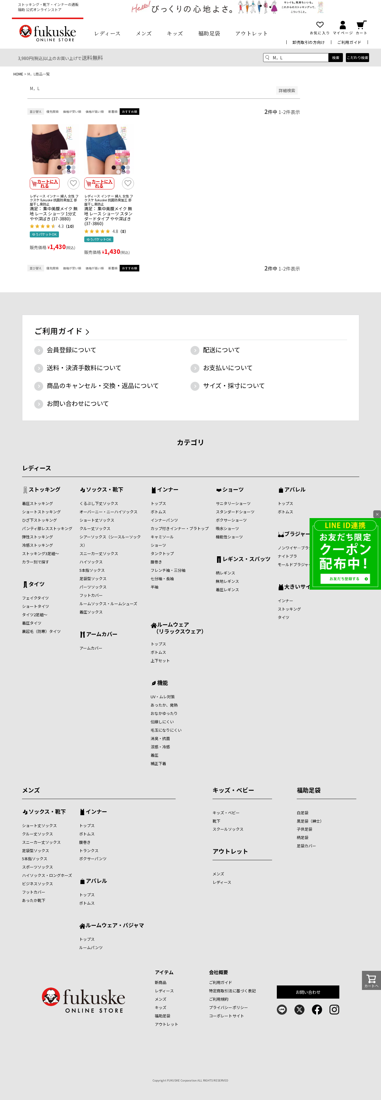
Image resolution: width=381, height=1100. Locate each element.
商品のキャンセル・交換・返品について (103, 385)
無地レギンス (227, 581)
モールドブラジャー (295, 564)
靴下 (216, 821)
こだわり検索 (357, 57)
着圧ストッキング (37, 503)
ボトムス (158, 512)
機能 (162, 683)
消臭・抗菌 (160, 738)
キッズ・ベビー (233, 790)
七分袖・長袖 (162, 578)
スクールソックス (228, 829)
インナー (168, 489)
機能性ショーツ (229, 537)
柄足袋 (302, 837)
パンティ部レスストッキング (47, 528)
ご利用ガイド (349, 42)
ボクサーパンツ (93, 858)
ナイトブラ (287, 556)
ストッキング (44, 489)
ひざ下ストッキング (39, 520)
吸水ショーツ (227, 528)
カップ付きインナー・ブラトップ (180, 528)
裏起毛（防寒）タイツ (41, 631)
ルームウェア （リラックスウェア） (179, 628)
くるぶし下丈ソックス (98, 503)
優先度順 (52, 111)
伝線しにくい (162, 721)
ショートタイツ (35, 606)
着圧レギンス (227, 589)
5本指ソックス (92, 570)
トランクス (89, 850)
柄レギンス (225, 573)
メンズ (144, 33)
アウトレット (251, 33)
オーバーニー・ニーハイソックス (108, 512)
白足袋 (302, 812)
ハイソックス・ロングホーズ (47, 875)
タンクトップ (162, 553)
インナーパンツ (164, 520)
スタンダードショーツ (235, 512)
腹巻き (156, 562)
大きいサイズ (300, 587)
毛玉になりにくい (166, 730)
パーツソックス (93, 587)
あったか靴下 (33, 900)
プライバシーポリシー (228, 1007)
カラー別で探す (35, 562)
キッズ (175, 33)
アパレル (295, 489)
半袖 (154, 587)
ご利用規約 (219, 999)
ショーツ (158, 545)
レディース (107, 33)
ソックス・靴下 (104, 489)
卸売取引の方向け (309, 42)
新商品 (160, 982)
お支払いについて (228, 367)
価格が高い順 (95, 111)
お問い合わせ (308, 992)
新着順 (112, 111)
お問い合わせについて (78, 403)
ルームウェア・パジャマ (115, 925)
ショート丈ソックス (96, 520)
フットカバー (91, 595)
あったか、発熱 (164, 705)
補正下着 (158, 763)
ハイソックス (91, 562)
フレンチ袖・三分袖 (168, 570)
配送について (221, 349)
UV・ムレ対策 (163, 696)
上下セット (160, 660)
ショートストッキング (41, 512)
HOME (18, 73)
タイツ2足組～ (34, 614)
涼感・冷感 (160, 747)
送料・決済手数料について (84, 367)
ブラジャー (297, 534)
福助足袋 (209, 33)
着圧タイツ (31, 623)
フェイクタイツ (35, 598)
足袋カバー (306, 846)
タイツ (37, 584)
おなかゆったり (164, 713)
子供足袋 (304, 829)
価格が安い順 (72, 111)
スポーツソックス (37, 867)
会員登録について (71, 349)
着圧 (154, 755)
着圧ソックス (91, 612)
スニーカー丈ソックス (98, 553)
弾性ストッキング (37, 537)
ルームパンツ (91, 947)
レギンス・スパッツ (246, 559)
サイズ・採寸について (234, 385)
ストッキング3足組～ (40, 553)
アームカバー (102, 634)
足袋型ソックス (93, 578)
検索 (335, 57)
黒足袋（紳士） (310, 821)
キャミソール (162, 537)
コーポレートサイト (226, 1016)
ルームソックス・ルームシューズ (108, 603)
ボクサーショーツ (231, 520)
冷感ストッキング (37, 545)
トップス (158, 503)
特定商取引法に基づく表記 (232, 991)
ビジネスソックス (37, 883)
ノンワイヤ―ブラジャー (299, 548)
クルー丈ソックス (94, 528)
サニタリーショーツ (233, 503)
